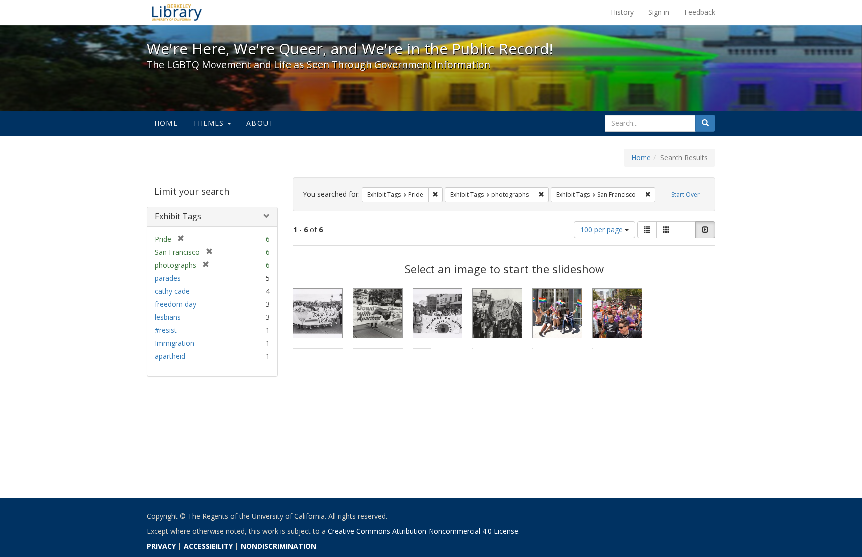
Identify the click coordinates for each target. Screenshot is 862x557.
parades (168, 278)
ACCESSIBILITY (208, 546)
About (260, 123)
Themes (209, 123)
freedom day (175, 304)
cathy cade (172, 291)
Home (166, 123)
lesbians (168, 317)
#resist (166, 330)
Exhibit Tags (178, 216)
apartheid (170, 356)
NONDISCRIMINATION (278, 546)
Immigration (174, 343)
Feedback (699, 12)
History (622, 12)
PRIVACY (161, 546)
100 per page (602, 229)
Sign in (658, 12)
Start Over (685, 194)
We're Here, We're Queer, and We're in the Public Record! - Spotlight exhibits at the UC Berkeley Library (176, 12)
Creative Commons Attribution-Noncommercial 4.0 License (423, 531)
